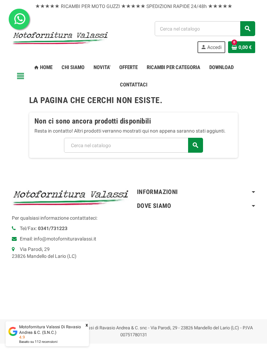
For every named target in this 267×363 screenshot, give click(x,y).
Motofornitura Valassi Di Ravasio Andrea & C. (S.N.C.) (50, 329)
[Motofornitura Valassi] (60, 37)
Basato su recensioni (38, 342)
